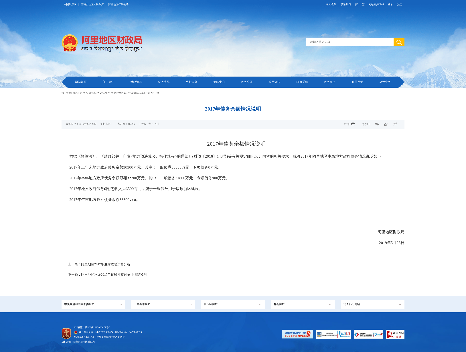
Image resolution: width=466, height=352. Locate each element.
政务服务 (330, 81)
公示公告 (274, 81)
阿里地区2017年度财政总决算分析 (105, 264)
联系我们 (346, 4)
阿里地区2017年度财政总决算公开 (132, 92)
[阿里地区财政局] (110, 42)
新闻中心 (219, 81)
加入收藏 (331, 4)
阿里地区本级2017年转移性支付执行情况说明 (114, 274)
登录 (390, 4)
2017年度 (105, 92)
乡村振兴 (191, 81)
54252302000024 (104, 332)
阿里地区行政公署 (118, 4)
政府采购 (302, 81)
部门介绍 (108, 81)
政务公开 (247, 81)
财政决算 (164, 81)
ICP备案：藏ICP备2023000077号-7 (92, 327)
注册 (399, 4)
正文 (157, 92)
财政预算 (136, 81)
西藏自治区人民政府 (92, 4)
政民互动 (357, 81)
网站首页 (81, 81)
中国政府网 (70, 4)
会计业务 (385, 81)
